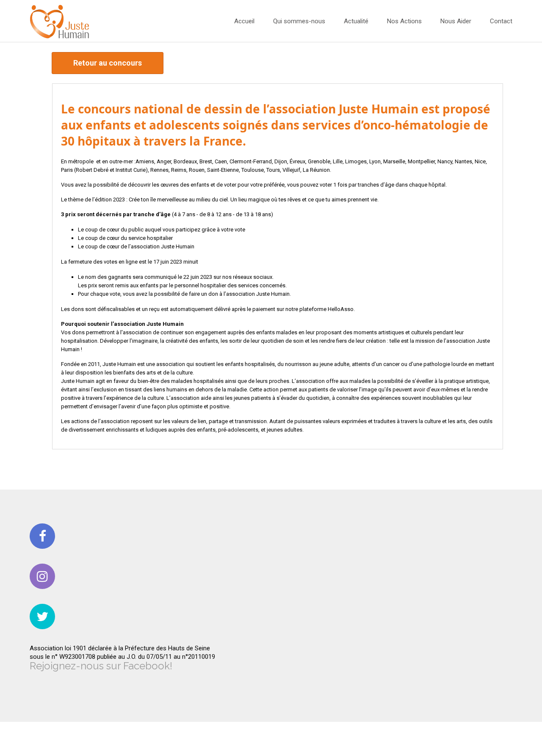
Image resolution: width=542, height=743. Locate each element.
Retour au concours (107, 62)
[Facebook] (42, 536)
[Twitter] (42, 616)
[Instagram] (42, 576)
